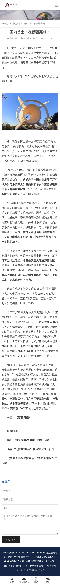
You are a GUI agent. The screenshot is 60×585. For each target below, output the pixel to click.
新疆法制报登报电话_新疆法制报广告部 (31, 449)
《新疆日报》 (24, 417)
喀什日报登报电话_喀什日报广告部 (28, 440)
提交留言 (11, 539)
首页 (7, 23)
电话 (36, 582)
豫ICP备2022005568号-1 (32, 570)
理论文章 (16, 23)
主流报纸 (24, 582)
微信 (48, 582)
